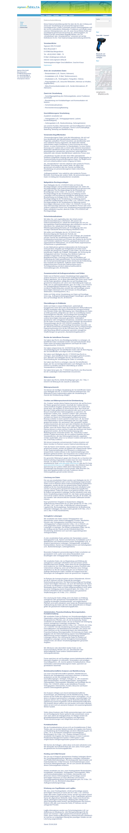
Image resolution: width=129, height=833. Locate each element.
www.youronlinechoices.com (54, 465)
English (105, 15)
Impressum (23, 25)
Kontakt (71, 15)
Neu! (97, 32)
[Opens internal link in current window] (101, 51)
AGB (21, 24)
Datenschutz (23, 27)
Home (22, 22)
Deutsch (98, 15)
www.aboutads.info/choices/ (69, 463)
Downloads (64, 15)
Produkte (48, 15)
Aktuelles (56, 15)
